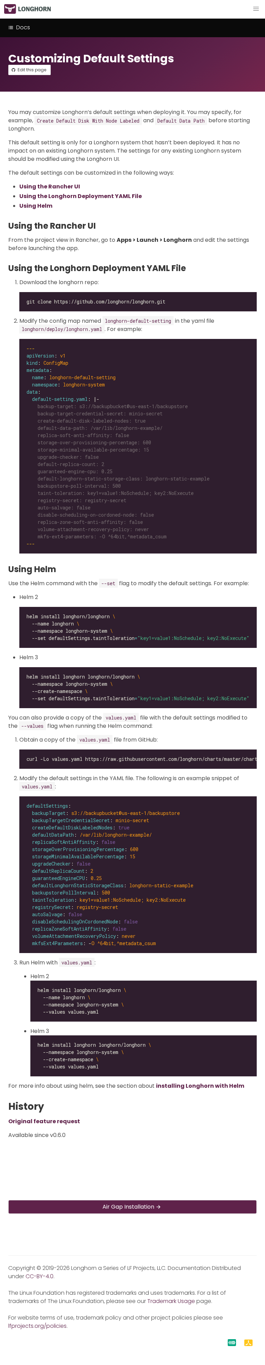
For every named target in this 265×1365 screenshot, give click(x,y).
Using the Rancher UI (49, 186)
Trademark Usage (171, 1301)
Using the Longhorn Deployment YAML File (80, 196)
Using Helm (35, 206)
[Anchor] (101, 225)
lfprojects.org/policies (37, 1326)
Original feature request (44, 1121)
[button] (256, 9)
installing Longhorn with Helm (200, 1086)
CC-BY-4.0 (39, 1276)
